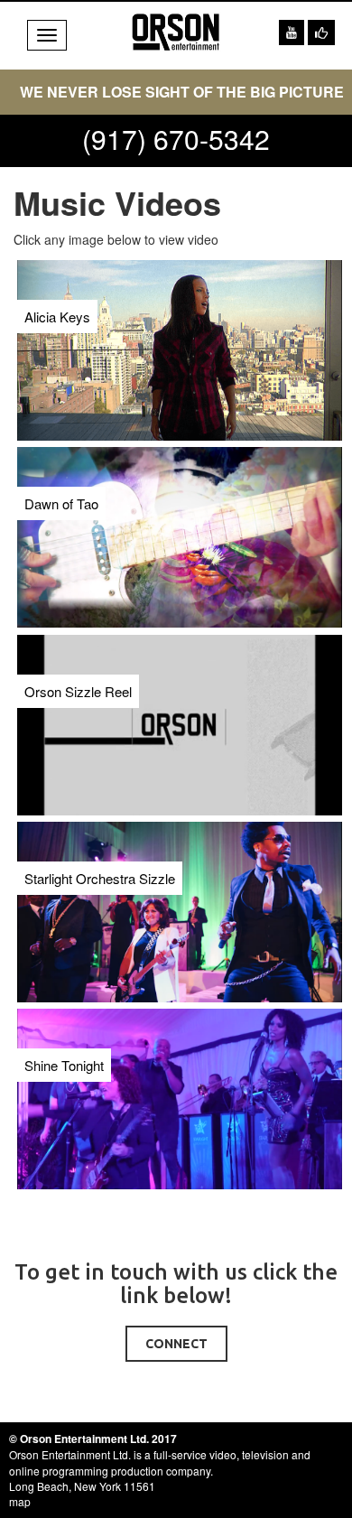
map (20, 1501)
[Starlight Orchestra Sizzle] (99, 843)
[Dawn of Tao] (61, 468)
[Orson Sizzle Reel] (78, 656)
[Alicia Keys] (57, 281)
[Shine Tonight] (64, 1029)
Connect (176, 1343)
